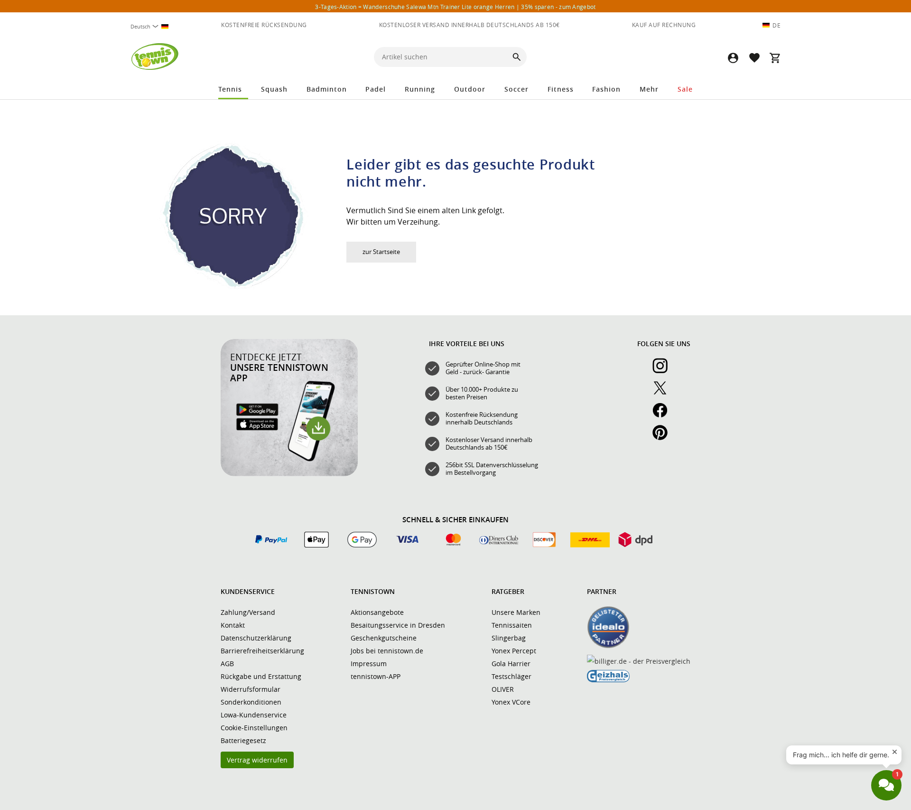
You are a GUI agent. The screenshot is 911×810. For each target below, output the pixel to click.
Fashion (606, 89)
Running (420, 89)
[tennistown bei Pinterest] (663, 437)
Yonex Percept (514, 650)
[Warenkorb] (775, 58)
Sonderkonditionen (251, 701)
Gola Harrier (511, 663)
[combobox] (153, 26)
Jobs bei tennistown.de (387, 650)
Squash (274, 89)
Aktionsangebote (377, 612)
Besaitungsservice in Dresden (398, 625)
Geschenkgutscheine (384, 637)
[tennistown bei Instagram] (663, 371)
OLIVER (503, 689)
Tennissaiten (512, 625)
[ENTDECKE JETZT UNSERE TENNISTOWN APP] (289, 474)
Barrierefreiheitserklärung (262, 650)
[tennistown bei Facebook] (663, 415)
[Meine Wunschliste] (754, 58)
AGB (227, 663)
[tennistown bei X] (663, 393)
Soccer (516, 89)
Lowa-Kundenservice (254, 714)
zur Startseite (381, 252)
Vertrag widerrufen (257, 759)
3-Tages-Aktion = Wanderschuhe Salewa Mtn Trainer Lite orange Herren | (455, 6)
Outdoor (469, 89)
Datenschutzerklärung (256, 637)
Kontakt (233, 625)
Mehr (649, 89)
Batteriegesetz (243, 740)
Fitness (561, 89)
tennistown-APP (375, 676)
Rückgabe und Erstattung (261, 676)
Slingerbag (509, 637)
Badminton (327, 89)
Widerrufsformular (250, 689)
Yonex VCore (511, 701)
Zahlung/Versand (248, 612)
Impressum (369, 663)
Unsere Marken (516, 612)
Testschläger (511, 676)
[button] (733, 58)
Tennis (230, 89)
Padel (375, 89)
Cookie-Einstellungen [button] (254, 727)
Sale (685, 89)
